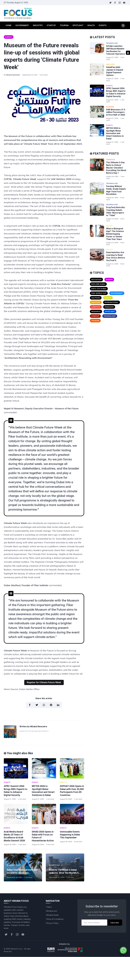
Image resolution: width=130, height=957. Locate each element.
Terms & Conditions (55, 919)
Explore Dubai (98, 284)
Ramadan (109, 307)
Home (8, 25)
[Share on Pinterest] (51, 705)
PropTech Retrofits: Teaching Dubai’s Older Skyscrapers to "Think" (115, 211)
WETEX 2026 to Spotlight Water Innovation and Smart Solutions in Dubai (115, 133)
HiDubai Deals (52, 915)
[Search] (123, 26)
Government (22, 25)
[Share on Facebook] (29, 705)
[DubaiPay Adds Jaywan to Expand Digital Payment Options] (98, 72)
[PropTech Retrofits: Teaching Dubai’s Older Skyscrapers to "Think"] (98, 213)
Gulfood (95, 298)
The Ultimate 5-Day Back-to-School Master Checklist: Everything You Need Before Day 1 (116, 167)
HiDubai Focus (16, 949)
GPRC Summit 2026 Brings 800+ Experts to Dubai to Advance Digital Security (115, 92)
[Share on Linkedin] (58, 705)
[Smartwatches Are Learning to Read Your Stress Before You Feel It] (98, 258)
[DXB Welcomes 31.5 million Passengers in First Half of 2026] (98, 113)
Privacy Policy (52, 923)
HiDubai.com (51, 911)
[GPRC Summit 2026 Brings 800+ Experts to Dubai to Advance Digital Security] (16, 768)
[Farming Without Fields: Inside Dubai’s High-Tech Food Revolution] (98, 191)
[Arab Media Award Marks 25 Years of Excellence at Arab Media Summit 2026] (16, 814)
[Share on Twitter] (36, 705)
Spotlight (78, 25)
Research (96, 311)
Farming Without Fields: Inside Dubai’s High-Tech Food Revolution (116, 190)
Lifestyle (110, 159)
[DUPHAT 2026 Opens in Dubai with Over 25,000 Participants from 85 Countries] (72, 768)
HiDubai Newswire (13, 75)
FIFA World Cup (98, 293)
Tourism (64, 25)
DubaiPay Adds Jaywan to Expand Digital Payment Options (114, 71)
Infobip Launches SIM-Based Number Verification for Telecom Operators (115, 50)
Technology (112, 43)
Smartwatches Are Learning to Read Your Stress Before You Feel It (115, 256)
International (111, 302)
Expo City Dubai (98, 289)
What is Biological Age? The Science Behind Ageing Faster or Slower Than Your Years (115, 233)
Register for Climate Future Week (44, 682)
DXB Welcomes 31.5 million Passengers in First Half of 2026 (115, 112)
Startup (51, 25)
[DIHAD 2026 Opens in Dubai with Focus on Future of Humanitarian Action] (44, 814)
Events (103, 25)
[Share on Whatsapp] (43, 705)
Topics (49, 907)
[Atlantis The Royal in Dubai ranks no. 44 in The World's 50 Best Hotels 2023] (65, 867)
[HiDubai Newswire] (10, 737)
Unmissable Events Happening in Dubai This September (70, 834)
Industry (38, 25)
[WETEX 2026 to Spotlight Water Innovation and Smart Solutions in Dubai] (44, 768)
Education (96, 279)
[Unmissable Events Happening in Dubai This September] (72, 814)
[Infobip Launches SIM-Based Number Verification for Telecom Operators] (98, 51)
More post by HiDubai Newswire (33, 731)
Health (91, 25)
